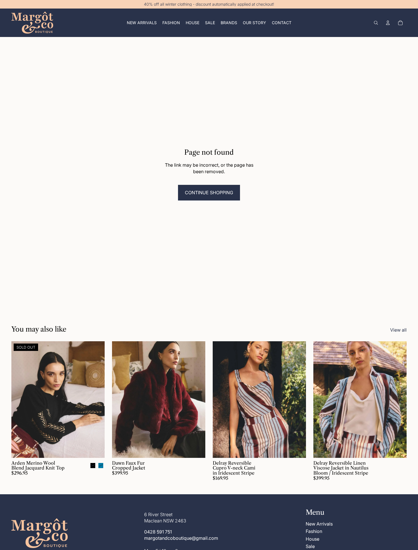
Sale (310, 546)
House (312, 539)
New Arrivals (319, 524)
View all (398, 330)
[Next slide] (96, 399)
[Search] (376, 22)
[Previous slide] (19, 399)
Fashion (314, 531)
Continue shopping (209, 192)
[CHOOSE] (196, 449)
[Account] (388, 22)
